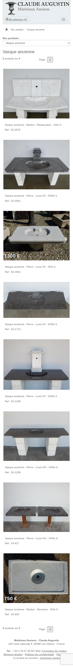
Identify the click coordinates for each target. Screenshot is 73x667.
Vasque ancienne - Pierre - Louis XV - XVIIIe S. (31, 195)
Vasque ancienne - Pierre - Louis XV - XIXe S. (30, 266)
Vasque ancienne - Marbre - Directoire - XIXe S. (31, 609)
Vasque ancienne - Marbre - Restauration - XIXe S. (33, 124)
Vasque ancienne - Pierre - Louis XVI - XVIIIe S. (31, 467)
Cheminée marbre (50, 658)
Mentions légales (13, 654)
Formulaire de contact (54, 650)
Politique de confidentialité (39, 654)
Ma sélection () (17, 19)
